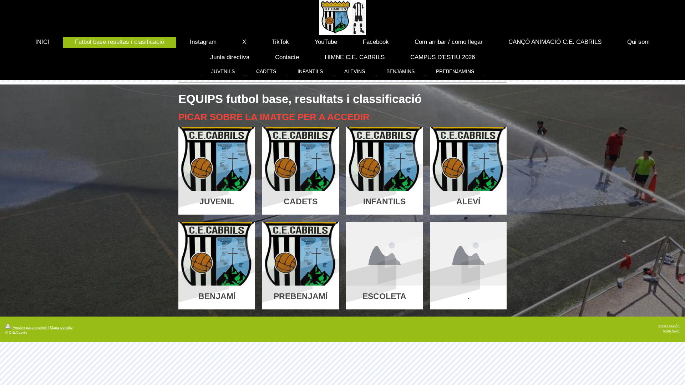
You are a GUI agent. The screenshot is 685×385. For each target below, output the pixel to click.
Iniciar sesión (669, 326)
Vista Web (671, 331)
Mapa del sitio (61, 327)
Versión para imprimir (30, 327)
